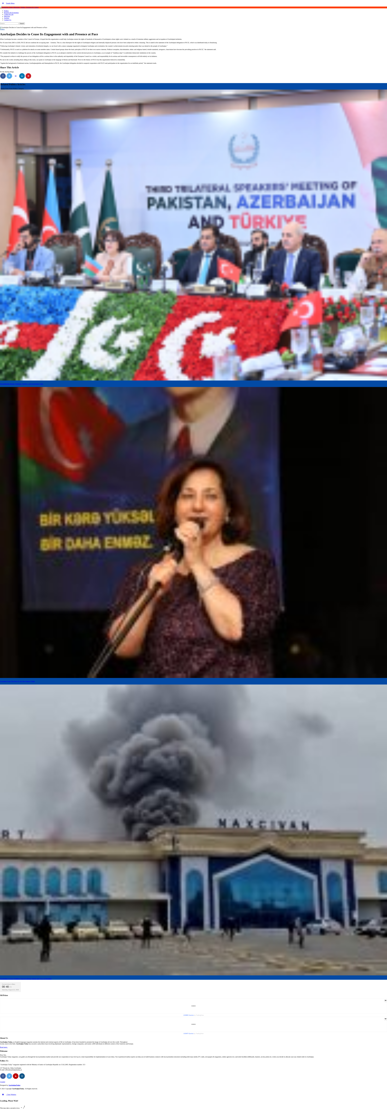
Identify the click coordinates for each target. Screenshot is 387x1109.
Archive (6, 18)
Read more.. (4, 1047)
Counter (2, 1082)
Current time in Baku (8, 984)
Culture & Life (8, 14)
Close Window (11, 1094)
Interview (7, 16)
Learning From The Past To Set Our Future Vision (17, 681)
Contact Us (7, 20)
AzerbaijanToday (14, 1085)
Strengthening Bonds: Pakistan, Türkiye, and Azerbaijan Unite (21, 384)
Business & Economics (11, 13)
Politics (6, 11)
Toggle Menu (10, 3)
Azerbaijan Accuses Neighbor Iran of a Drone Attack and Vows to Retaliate (26, 979)
